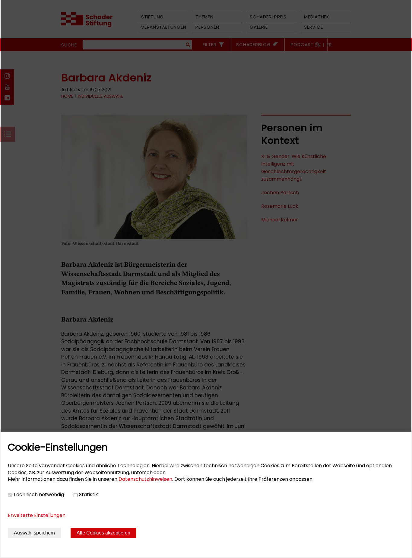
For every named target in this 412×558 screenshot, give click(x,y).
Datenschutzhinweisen (145, 479)
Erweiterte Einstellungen (36, 515)
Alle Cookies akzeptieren (103, 532)
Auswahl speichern (34, 532)
